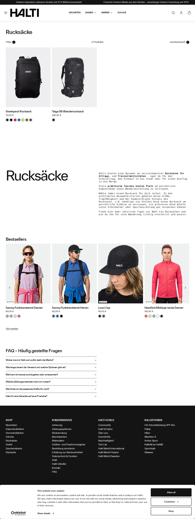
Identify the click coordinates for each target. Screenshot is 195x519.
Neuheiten (11, 425)
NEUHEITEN (75, 13)
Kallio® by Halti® (153, 444)
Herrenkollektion (15, 433)
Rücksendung (59, 433)
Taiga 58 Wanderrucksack (68, 111)
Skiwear (148, 452)
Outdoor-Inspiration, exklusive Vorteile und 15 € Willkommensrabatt (49, 2)
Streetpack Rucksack (19, 111)
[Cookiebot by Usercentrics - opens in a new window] (18, 513)
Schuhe (10, 437)
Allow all (171, 492)
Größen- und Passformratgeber (69, 444)
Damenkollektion (15, 429)
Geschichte (104, 437)
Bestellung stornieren (63, 448)
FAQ (54, 472)
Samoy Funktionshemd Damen (24, 308)
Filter (9, 42)
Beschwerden (59, 437)
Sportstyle (149, 448)
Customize (169, 501)
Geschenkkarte (14, 448)
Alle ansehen (12, 329)
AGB (54, 460)
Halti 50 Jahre (105, 429)
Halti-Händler (59, 464)
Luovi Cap (104, 308)
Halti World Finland (108, 452)
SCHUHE (121, 13)
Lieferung (57, 425)
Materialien (58, 441)
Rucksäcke (11, 441)
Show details (43, 513)
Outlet (9, 444)
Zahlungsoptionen (62, 429)
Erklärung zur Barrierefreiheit (67, 452)
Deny (171, 511)
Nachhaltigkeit (106, 441)
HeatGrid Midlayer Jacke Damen (163, 308)
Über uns (103, 433)
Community (104, 425)
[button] (5, 12)
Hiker (147, 433)
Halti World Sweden (109, 456)
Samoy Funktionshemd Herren (70, 308)
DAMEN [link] (89, 13)
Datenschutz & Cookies (64, 456)
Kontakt (56, 468)
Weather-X (150, 437)
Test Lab (102, 444)
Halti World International (111, 448)
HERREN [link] (105, 13)
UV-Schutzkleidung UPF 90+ (159, 425)
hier (110, 211)
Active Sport (151, 441)
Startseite (11, 452)
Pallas (147, 429)
